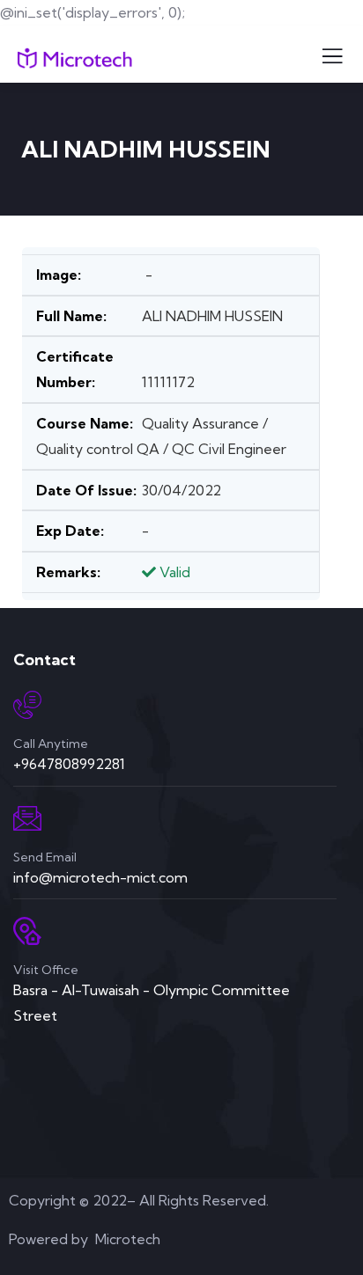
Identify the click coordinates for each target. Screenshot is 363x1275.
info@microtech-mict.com (100, 877)
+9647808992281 (69, 764)
